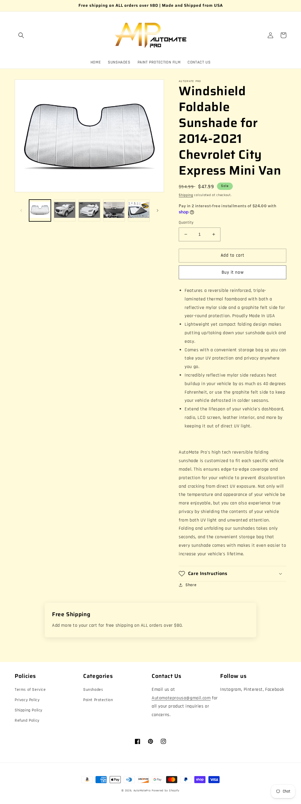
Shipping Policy (28, 710)
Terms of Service (30, 689)
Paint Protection (98, 700)
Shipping (186, 195)
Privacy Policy (27, 700)
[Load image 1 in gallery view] (40, 210)
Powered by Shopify (166, 790)
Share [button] (190, 585)
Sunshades (93, 689)
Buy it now (233, 272)
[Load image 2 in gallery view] (65, 210)
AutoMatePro (142, 790)
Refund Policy (27, 720)
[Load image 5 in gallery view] (139, 210)
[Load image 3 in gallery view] (89, 210)
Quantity (186, 222)
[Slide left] (21, 210)
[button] (21, 35)
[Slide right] (157, 210)
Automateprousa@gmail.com (181, 698)
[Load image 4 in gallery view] (114, 210)
